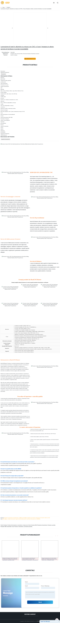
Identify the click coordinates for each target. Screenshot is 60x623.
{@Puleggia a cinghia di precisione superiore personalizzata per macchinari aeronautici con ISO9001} (21, 518)
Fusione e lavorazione (18, 526)
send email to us (31, 58)
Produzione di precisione (42, 525)
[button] (54, 3)
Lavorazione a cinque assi (22, 525)
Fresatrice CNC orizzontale (6, 526)
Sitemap (38, 621)
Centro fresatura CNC (32, 525)
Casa (3, 7)
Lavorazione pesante (28, 526)
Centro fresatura (4, 525)
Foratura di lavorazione (12, 525)
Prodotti (8, 7)
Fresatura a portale (51, 525)
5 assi (13, 526)
